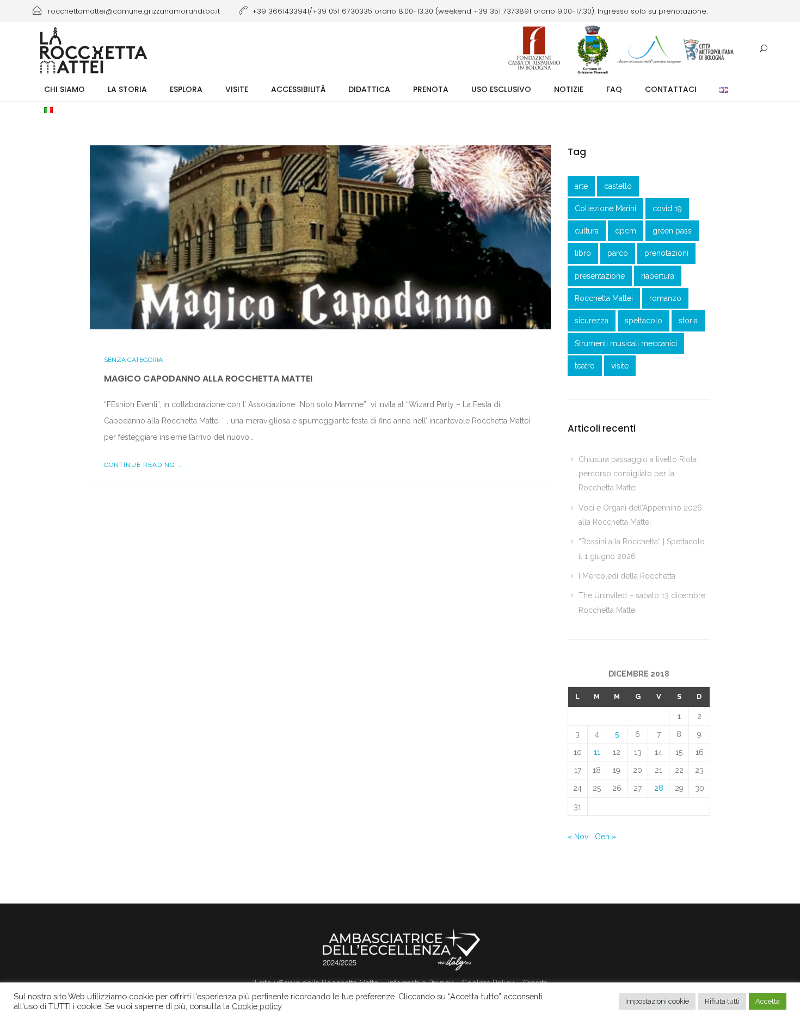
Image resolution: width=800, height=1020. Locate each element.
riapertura (657, 276)
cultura (587, 230)
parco (617, 253)
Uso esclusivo (501, 89)
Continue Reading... (143, 465)
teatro (585, 365)
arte (581, 186)
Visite (236, 89)
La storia (127, 89)
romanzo (665, 298)
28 (658, 788)
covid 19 (667, 208)
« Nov (578, 836)
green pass (672, 230)
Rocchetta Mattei (604, 298)
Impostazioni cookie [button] (657, 1001)
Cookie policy (257, 1006)
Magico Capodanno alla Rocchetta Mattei (208, 378)
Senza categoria (133, 360)
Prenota (430, 89)
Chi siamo (64, 89)
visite (620, 365)
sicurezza (591, 320)
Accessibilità (298, 89)
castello (618, 186)
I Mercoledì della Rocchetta (627, 576)
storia (688, 320)
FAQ (614, 89)
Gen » (605, 836)
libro (583, 253)
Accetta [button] (767, 1001)
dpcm (625, 230)
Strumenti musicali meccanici (626, 343)
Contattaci (671, 89)
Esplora (186, 89)
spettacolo (643, 320)
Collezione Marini (605, 208)
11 (597, 752)
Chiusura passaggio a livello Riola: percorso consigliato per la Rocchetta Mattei (638, 474)
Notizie (568, 89)
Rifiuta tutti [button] (722, 1001)
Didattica (369, 89)
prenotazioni (666, 253)
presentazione (600, 276)
